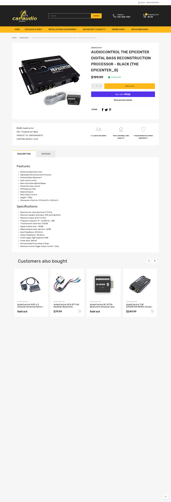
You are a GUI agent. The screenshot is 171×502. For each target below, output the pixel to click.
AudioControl (96, 48)
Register (155, 2)
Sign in (148, 2)
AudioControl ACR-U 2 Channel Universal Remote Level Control (30, 306)
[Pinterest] (110, 109)
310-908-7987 (123, 17)
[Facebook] (102, 109)
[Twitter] (106, 109)
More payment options (123, 100)
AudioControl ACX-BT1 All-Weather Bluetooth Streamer (67, 306)
